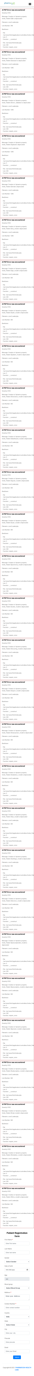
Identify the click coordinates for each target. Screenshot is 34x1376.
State (6, 1321)
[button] (29, 4)
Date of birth (9, 1266)
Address (8, 1292)
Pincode (7, 1338)
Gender (7, 1258)
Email (6, 1347)
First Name (9, 1240)
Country (7, 1313)
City (6, 1329)
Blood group (9, 1284)
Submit (17, 1357)
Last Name (8, 1249)
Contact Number (10, 1304)
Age (6, 1275)
